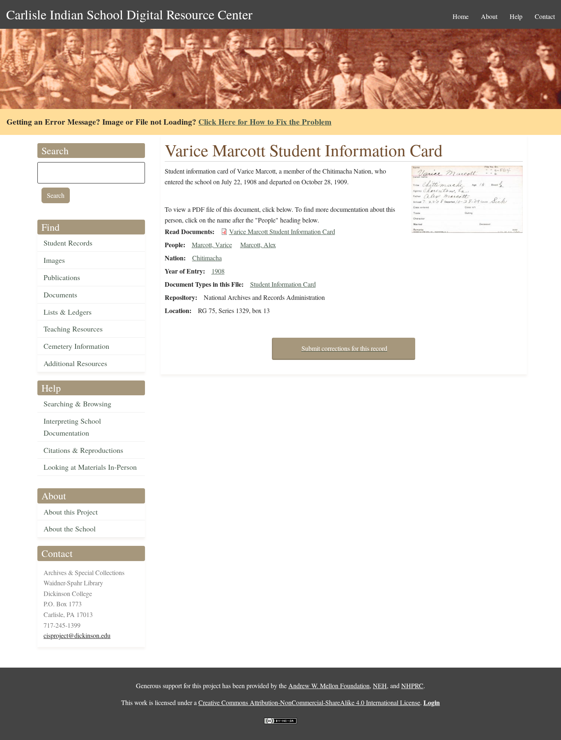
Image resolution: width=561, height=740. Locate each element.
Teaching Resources (73, 329)
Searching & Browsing (77, 403)
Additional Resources (75, 363)
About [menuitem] (489, 16)
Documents (60, 294)
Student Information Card (283, 284)
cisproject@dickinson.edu (77, 635)
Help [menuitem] (516, 16)
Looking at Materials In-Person (90, 467)
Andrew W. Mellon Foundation (329, 685)
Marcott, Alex (258, 244)
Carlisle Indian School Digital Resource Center (129, 14)
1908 (218, 271)
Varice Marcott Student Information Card (282, 231)
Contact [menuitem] (545, 16)
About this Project (71, 512)
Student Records (68, 243)
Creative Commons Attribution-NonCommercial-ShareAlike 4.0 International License (309, 702)
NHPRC (412, 685)
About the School (70, 529)
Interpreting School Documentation (72, 427)
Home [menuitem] (461, 16)
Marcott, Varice (212, 244)
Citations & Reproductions (83, 450)
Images (54, 260)
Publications (62, 277)
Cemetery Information (76, 346)
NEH (380, 685)
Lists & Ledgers (68, 312)
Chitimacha (207, 257)
